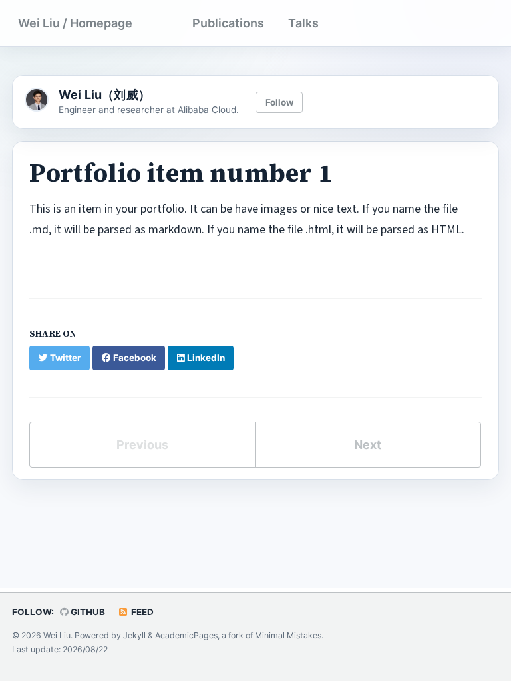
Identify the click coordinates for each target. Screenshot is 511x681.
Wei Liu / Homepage (75, 23)
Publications (228, 23)
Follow (279, 102)
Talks (303, 23)
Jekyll (134, 635)
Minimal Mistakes (288, 635)
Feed (141, 612)
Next (367, 445)
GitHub (87, 612)
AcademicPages (186, 635)
